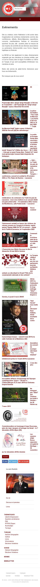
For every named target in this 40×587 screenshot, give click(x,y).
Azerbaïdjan (9, 526)
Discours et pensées (13, 502)
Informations (9, 541)
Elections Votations (11, 543)
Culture (7, 537)
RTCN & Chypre (10, 523)
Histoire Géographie (11, 535)
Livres (8, 507)
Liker (5, 461)
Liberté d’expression (11, 517)
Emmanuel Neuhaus (31, 580)
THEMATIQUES (9, 515)
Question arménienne (12, 519)
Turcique (8, 528)
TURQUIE (7, 532)
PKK (6, 521)
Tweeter (14, 461)
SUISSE (6, 548)
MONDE (7, 557)
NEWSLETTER (9, 561)
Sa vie (8, 498)
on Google (25, 461)
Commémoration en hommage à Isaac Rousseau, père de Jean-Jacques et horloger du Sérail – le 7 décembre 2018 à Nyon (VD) (20, 428)
